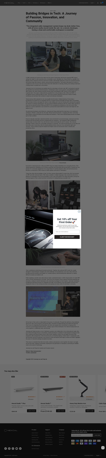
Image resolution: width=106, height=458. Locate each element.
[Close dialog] (79, 211)
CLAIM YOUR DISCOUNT (67, 237)
